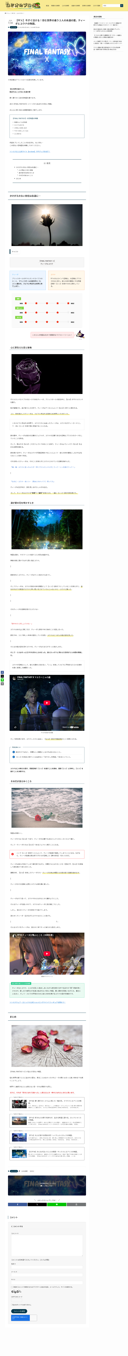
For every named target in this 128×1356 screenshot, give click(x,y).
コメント (14, 1222)
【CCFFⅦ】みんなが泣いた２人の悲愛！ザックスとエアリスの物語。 (53, 1140)
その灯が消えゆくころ (26, 175)
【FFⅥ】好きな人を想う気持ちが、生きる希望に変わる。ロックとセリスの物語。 (54, 1107)
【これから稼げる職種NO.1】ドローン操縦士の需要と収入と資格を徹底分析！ (108, 36)
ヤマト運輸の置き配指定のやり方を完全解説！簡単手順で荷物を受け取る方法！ (107, 48)
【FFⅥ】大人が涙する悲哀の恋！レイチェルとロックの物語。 (50, 1124)
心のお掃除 (25, 1159)
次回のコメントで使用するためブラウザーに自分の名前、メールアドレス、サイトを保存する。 (43, 1275)
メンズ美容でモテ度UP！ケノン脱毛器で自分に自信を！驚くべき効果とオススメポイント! (108, 42)
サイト (13, 1268)
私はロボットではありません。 (22, 1293)
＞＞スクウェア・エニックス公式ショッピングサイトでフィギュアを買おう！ (38, 991)
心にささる (13, 27)
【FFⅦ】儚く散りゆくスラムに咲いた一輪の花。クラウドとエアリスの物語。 (54, 1090)
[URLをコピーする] (76, 1193)
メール (14, 1260)
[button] (17, 1193)
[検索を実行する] (121, 5)
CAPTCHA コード (16, 1285)
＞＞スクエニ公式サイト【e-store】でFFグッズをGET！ (30, 151)
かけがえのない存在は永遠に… (27, 167)
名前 (13, 1252)
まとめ (18, 178)
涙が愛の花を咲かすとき (26, 173)
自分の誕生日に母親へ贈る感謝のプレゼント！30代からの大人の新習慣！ (107, 30)
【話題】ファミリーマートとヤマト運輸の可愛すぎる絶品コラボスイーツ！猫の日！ (108, 24)
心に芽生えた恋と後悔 (26, 170)
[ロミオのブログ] (23, 6)
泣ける (32, 1159)
